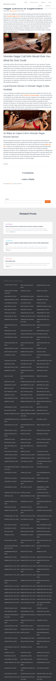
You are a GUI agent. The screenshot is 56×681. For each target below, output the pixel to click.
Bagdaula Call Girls (42, 376)
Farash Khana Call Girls (10, 608)
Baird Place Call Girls (43, 381)
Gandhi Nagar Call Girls (43, 625)
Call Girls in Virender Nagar (31, 95)
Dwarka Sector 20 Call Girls (28, 586)
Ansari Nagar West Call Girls (10, 326)
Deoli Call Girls (25, 524)
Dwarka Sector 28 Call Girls (28, 592)
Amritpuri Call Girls (26, 309)
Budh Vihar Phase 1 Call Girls (10, 447)
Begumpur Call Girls (42, 407)
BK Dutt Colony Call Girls (44, 439)
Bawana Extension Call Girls (28, 401)
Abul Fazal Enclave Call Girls (27, 286)
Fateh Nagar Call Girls (10, 611)
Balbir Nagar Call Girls (27, 388)
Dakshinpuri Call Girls (27, 501)
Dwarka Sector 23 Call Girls (28, 589)
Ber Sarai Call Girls (42, 410)
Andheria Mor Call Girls (43, 316)
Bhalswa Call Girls (42, 419)
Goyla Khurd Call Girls (10, 673)
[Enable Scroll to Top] (53, 678)
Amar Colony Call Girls (27, 306)
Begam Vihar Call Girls (27, 407)
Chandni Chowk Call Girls (11, 461)
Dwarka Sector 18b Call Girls (10, 581)
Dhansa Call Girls (9, 534)
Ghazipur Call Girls (42, 647)
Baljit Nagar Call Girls (10, 391)
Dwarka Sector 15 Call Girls (44, 566)
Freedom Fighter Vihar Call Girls (28, 616)
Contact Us (48, 5)
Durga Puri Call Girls (26, 551)
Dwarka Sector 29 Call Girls (44, 592)
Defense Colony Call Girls (11, 519)
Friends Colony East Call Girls (11, 621)
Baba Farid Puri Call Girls (11, 367)
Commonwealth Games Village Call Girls (43, 488)
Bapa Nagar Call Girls (26, 394)
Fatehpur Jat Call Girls (43, 611)
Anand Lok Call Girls (10, 312)
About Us (43, 2)
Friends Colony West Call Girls (28, 621)
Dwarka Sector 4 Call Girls (28, 596)
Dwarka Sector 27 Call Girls (12, 592)
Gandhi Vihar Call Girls (10, 629)
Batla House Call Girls (43, 398)
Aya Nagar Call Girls (26, 355)
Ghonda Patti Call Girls (43, 652)
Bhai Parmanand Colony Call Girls (12, 420)
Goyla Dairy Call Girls (43, 668)
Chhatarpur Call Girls (10, 472)
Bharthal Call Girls (26, 430)
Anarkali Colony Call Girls (28, 316)
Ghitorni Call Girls (26, 652)
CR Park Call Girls (25, 492)
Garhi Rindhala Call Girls (27, 638)
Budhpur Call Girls (42, 445)
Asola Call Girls (41, 351)
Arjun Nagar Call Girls (43, 330)
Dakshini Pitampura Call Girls (10, 502)
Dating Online (8, 258)
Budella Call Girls (26, 442)
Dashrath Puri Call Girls (11, 510)
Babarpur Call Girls (26, 367)
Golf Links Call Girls (26, 659)
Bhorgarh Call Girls (42, 433)
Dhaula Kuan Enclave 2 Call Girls (44, 541)
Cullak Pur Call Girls (42, 492)
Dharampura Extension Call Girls (44, 536)
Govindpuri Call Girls (10, 668)
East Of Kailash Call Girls (28, 602)
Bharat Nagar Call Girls (43, 424)
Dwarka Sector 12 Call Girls (28, 560)
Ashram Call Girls (42, 348)
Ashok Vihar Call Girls (27, 337)
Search (7, 199)
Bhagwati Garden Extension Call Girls (28, 415)
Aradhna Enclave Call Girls (28, 325)
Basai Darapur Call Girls (11, 398)
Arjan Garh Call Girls (26, 330)
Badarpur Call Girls (9, 370)
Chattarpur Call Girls (27, 461)
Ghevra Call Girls (9, 652)
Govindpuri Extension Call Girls (28, 669)
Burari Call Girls (25, 451)
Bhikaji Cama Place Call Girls (10, 435)
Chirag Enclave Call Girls (28, 478)
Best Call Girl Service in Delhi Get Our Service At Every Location (24, 226)
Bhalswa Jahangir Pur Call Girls (28, 426)
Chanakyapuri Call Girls (43, 454)
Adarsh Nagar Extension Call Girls (11, 292)
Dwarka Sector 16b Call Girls (43, 570)
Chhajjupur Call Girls (43, 466)
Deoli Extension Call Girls (44, 524)
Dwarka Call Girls (41, 551)
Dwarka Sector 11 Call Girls (12, 560)
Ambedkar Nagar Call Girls (44, 306)
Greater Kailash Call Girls (28, 673)
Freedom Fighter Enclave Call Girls (11, 616)
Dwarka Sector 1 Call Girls (28, 557)
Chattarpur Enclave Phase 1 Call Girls (44, 462)
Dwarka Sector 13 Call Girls (12, 566)
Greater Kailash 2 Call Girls (12, 677)
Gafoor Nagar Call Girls (11, 625)
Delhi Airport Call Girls (27, 519)
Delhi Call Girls (34, 2)
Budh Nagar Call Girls (43, 442)
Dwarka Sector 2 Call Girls (11, 586)
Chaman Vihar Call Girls (10, 454)
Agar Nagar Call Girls (10, 296)
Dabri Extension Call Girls (28, 495)
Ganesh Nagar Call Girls (27, 629)
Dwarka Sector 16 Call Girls (12, 569)
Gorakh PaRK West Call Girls (27, 663)
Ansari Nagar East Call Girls (43, 320)
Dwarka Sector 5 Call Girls (44, 596)
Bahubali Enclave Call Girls (28, 381)
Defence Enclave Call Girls (44, 515)
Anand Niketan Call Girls (27, 312)
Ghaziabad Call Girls (26, 647)
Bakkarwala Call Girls (43, 384)
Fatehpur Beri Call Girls (27, 611)
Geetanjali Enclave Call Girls (43, 642)
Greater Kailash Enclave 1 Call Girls (28, 678)
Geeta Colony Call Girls (27, 641)
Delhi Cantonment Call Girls (43, 520)
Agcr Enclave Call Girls (27, 296)
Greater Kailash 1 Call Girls (44, 673)
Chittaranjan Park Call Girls (27, 482)
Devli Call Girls (8, 531)
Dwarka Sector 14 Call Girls (28, 566)
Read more (12, 231)
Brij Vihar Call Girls (9, 442)
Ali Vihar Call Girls (26, 302)
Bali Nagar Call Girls (42, 388)
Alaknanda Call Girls (42, 299)
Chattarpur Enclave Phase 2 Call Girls (12, 468)
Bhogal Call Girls (25, 433)
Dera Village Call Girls (27, 528)
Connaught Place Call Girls (12, 492)
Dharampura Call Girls (27, 534)
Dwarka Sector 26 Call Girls (44, 589)
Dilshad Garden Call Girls (28, 545)
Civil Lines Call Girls (26, 487)
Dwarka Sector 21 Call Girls (44, 586)
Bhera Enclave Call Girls (43, 430)
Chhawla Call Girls (26, 472)
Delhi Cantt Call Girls (10, 524)
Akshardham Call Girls (27, 299)
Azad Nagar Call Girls (10, 360)
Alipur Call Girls (41, 302)
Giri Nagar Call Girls (10, 655)
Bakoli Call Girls (9, 388)
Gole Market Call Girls (10, 659)
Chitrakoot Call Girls (10, 481)
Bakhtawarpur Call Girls (27, 384)
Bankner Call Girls (9, 394)
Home (25, 2)
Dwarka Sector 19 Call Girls (28, 580)
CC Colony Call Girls (42, 451)
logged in (11, 183)
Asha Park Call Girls (42, 333)
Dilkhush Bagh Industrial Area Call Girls (11, 547)
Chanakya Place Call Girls (28, 454)
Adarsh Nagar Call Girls (43, 285)
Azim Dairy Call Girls (26, 363)
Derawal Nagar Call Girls (44, 528)
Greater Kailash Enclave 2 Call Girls (44, 678)
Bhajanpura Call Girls (27, 419)
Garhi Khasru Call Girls (10, 638)
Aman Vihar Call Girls (10, 306)
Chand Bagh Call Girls (10, 458)
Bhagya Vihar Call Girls (43, 413)
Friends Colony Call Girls (44, 614)
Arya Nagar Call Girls (10, 333)
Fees (50, 2)
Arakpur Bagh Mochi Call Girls (43, 326)
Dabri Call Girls (8, 495)
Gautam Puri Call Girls (10, 641)
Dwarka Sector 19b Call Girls (43, 581)
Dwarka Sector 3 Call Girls (11, 596)
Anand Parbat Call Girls (43, 312)
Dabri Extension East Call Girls (44, 497)
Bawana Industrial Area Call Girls (44, 402)
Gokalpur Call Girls (26, 655)
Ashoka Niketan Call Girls (11, 348)
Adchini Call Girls (25, 290)
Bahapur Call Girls (9, 381)
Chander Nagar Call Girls (28, 458)
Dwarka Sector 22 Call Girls (12, 589)
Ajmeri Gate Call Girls (43, 296)
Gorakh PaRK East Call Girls (12, 662)
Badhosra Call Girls (42, 370)
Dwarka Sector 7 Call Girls (28, 599)
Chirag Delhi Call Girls (10, 478)
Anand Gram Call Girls (43, 309)
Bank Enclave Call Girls (43, 391)
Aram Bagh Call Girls (10, 330)
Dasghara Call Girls (42, 507)
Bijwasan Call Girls (9, 439)
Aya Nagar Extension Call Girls (43, 356)
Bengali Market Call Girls (28, 410)
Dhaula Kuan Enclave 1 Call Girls (28, 541)
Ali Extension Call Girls (10, 302)
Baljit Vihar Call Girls (27, 391)
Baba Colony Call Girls (43, 363)
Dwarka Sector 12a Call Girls (43, 561)
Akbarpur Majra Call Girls (11, 299)
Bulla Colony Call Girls (10, 451)
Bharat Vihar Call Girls (10, 430)
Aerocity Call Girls (42, 290)
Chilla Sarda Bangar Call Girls (43, 473)
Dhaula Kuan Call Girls (10, 540)
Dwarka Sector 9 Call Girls (11, 602)
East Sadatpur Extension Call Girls (43, 603)
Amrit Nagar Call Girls (10, 309)
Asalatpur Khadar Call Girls (28, 333)
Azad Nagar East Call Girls (28, 360)
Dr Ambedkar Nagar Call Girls (10, 552)
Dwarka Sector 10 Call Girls (44, 557)
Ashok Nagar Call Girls (10, 337)
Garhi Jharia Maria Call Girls (43, 633)
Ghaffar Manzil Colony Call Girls (12, 648)
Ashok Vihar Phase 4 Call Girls (43, 344)
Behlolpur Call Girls (10, 410)
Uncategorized (8, 224)
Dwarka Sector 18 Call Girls (28, 574)
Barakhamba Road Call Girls (44, 394)
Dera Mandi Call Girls (10, 528)
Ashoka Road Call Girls (27, 348)
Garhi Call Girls (25, 632)
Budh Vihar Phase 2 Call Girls (27, 447)
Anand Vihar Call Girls (10, 316)
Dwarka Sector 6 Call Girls (11, 599)
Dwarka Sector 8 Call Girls (44, 599)
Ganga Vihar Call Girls (43, 629)
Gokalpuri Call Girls (42, 655)
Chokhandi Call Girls (42, 481)
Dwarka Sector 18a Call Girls (43, 576)
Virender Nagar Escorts (13, 16)
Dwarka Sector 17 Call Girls (12, 574)
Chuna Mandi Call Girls (10, 487)
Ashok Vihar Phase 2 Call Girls (11, 344)
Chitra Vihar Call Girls (43, 478)
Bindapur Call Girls (26, 439)
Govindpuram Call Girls (43, 662)
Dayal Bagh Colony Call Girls (27, 511)
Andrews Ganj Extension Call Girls (27, 320)
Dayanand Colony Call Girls (44, 510)
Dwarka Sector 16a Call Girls (27, 570)
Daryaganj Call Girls (10, 507)
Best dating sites (10, 261)
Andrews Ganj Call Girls (11, 319)
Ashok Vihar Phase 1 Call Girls (43, 338)
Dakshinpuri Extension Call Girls (44, 502)
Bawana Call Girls (9, 401)
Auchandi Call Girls (9, 355)
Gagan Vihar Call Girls (27, 625)
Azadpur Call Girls (9, 363)
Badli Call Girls (8, 376)
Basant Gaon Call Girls (27, 398)
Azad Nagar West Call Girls (44, 360)
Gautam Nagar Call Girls (43, 638)
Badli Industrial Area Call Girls (27, 377)
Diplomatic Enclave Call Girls (43, 547)
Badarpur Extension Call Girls (27, 371)
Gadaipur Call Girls (42, 620)
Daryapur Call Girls (26, 507)
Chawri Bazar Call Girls (27, 466)
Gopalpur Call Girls (42, 659)
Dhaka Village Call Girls (43, 531)
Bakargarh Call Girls (10, 384)
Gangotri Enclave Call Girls (12, 632)
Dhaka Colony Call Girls (27, 531)
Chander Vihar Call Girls (43, 458)
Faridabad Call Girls (26, 608)
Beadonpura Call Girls (10, 407)
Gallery (40, 5)
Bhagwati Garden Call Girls (11, 413)
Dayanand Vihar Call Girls (11, 515)
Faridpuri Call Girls (42, 608)
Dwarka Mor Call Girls (10, 557)
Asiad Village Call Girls (10, 351)
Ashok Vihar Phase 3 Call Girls (27, 344)
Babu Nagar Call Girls (43, 367)
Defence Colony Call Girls (28, 515)
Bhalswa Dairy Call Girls (11, 424)
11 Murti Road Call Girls (11, 284)
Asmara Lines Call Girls (27, 351)
